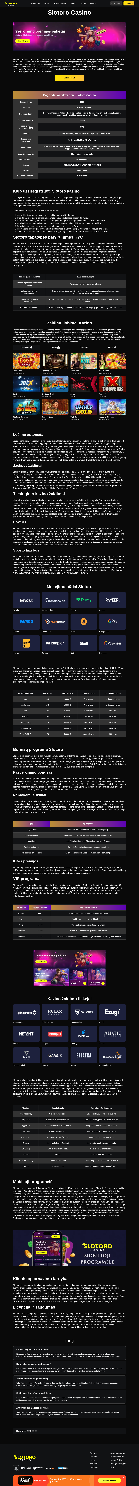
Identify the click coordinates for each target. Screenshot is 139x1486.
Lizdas (110, 347)
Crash (82, 347)
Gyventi (54, 347)
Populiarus (25, 347)
